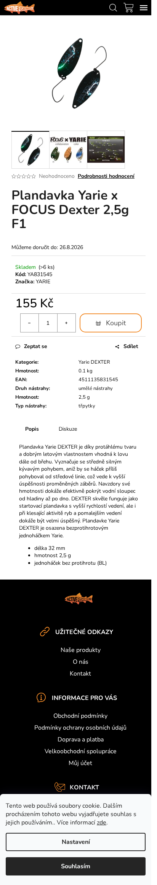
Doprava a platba (81, 739)
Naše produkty (81, 650)
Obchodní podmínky (80, 716)
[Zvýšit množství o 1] (66, 323)
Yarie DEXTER (94, 362)
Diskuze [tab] (68, 429)
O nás (80, 662)
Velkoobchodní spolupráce (81, 751)
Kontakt (80, 673)
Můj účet (80, 763)
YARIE (43, 281)
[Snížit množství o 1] (30, 323)
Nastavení (76, 842)
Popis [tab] (32, 429)
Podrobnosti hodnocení (106, 176)
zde (101, 822)
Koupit (116, 322)
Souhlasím (75, 866)
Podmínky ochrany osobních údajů (80, 728)
